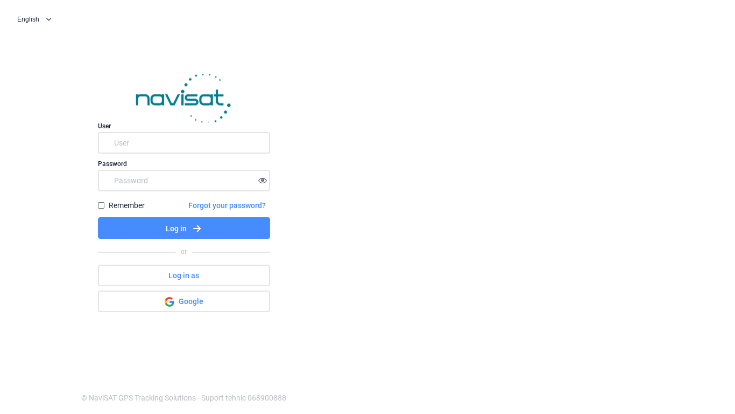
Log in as (183, 275)
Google (191, 301)
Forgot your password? (227, 205)
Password (112, 164)
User (104, 126)
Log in (176, 228)
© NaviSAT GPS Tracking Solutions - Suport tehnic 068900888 (183, 398)
